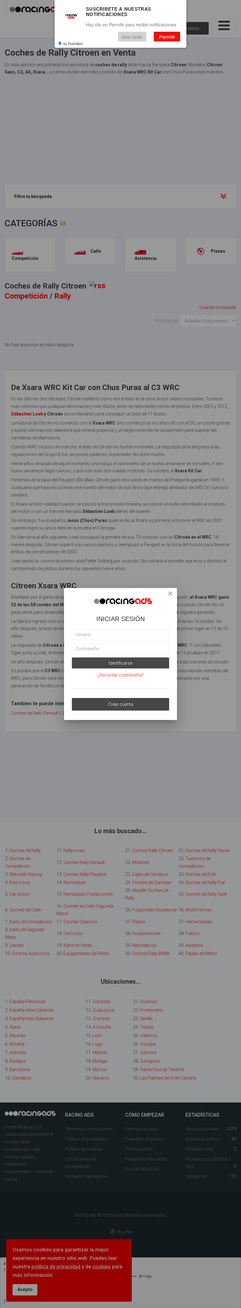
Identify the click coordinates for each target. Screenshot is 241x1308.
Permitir (167, 36)
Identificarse (120, 663)
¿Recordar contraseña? (120, 675)
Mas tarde (132, 36)
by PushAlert (73, 43)
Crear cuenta (120, 704)
